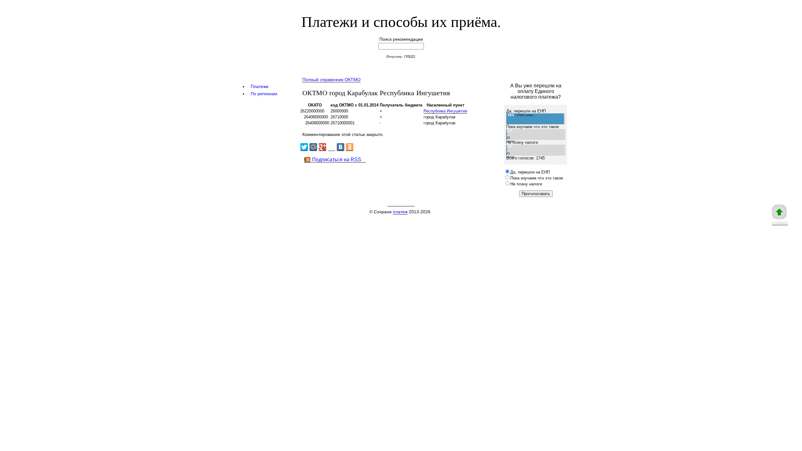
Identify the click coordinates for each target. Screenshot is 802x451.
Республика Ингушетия (445, 111)
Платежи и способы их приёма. (401, 21)
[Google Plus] (322, 147)
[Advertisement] (413, 177)
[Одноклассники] (349, 147)
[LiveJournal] (331, 147)
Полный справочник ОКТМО (331, 79)
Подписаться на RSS (336, 159)
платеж (400, 211)
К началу (780, 223)
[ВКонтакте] (340, 147)
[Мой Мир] (313, 147)
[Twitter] (304, 147)
